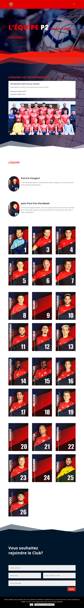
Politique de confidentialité (44, 604)
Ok (31, 604)
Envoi (71, 589)
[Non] (81, 602)
